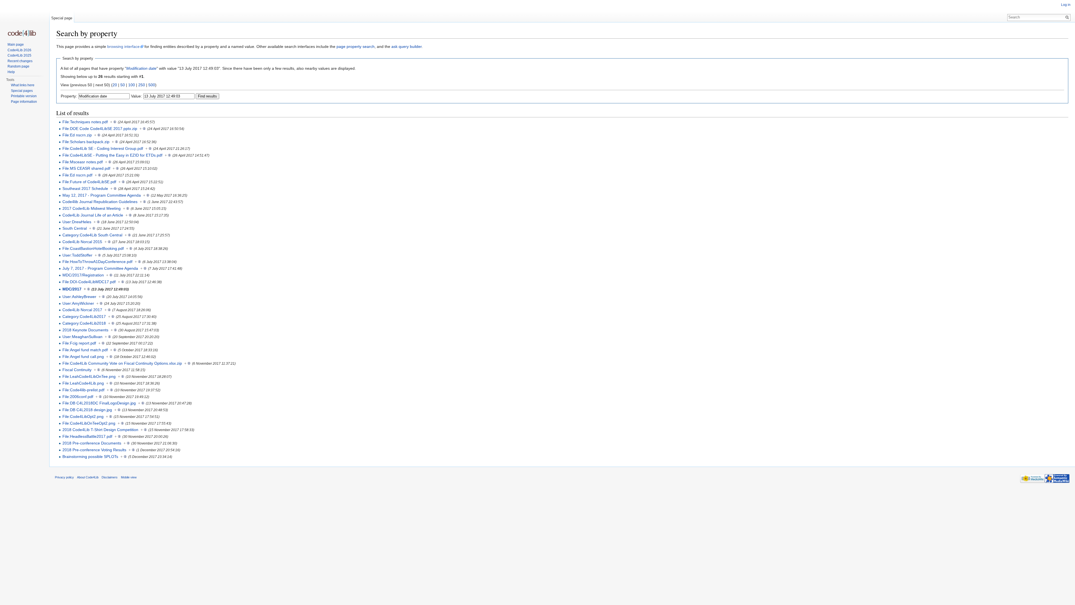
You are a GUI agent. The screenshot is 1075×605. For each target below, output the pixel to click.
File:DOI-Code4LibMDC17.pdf (89, 282)
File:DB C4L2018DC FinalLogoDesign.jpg (99, 403)
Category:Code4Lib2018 (84, 323)
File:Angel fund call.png (83, 356)
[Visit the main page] (22, 33)
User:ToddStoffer (77, 255)
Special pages (22, 91)
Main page (16, 44)
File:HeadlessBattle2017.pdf (87, 436)
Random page (18, 66)
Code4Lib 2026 (19, 50)
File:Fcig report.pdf (79, 343)
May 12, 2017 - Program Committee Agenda (101, 195)
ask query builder (406, 46)
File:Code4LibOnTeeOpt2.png (88, 423)
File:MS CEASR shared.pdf (86, 168)
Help (11, 72)
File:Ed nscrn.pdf (77, 175)
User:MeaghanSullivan (82, 336)
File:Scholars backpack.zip (85, 141)
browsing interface (123, 46)
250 (141, 85)
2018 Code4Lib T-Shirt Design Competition (100, 429)
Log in (1066, 5)
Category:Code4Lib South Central (92, 235)
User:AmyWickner (78, 303)
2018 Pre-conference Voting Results (94, 450)
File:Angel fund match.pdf (85, 350)
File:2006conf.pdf (77, 396)
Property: (69, 96)
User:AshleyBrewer (79, 296)
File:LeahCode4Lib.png (83, 383)
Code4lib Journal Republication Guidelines (99, 201)
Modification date (141, 68)
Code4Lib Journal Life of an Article (92, 215)
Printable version (24, 96)
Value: (136, 96)
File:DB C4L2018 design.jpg (87, 410)
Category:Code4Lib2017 (84, 316)
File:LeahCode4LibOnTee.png (89, 376)
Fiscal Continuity (77, 369)
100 (131, 85)
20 (115, 85)
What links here (22, 85)
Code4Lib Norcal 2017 (82, 310)
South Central (74, 228)
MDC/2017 (71, 289)
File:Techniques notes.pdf (85, 122)
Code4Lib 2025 (19, 55)
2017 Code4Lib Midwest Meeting (91, 208)
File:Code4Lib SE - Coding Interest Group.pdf (102, 148)
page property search (355, 46)
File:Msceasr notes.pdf (82, 162)
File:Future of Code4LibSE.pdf (89, 182)
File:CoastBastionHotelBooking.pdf (93, 248)
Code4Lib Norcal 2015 (82, 241)
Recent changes (20, 61)
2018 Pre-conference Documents (91, 443)
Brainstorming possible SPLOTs (90, 456)
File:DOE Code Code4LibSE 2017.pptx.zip (99, 128)
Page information (24, 102)
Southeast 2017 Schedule (85, 188)
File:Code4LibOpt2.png (83, 416)
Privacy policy (64, 477)
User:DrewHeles (76, 222)
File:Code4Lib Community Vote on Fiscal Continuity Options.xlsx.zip (122, 363)
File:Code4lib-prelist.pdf (83, 390)
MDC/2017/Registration (83, 275)
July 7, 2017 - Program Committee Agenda (100, 268)
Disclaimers (110, 477)
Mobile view (129, 477)
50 (122, 85)
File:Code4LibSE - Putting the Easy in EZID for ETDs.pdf (112, 155)
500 (151, 85)
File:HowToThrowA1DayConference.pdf (97, 261)
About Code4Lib (88, 477)
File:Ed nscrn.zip (77, 135)
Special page (61, 18)
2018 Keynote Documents (85, 330)
